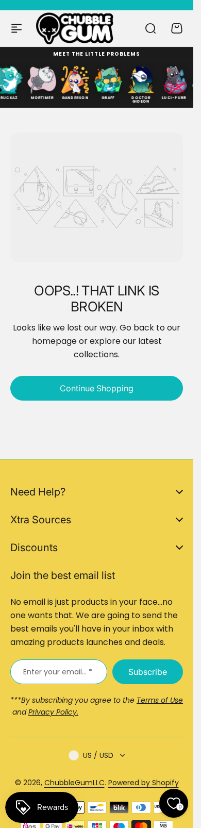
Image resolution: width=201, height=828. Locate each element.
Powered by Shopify (143, 782)
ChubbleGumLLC (74, 782)
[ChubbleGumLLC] (75, 28)
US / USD (98, 755)
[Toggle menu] (16, 28)
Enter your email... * (57, 672)
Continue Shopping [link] (96, 388)
